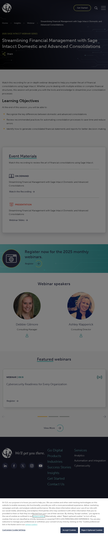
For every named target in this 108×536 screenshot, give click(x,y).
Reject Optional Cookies (91, 530)
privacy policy (39, 516)
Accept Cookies (69, 530)
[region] (54, 517)
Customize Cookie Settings (13, 530)
